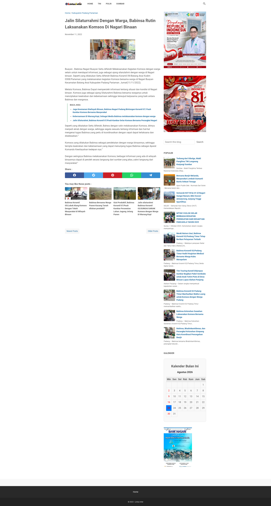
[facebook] (74, 175)
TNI (99, 4)
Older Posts (153, 231)
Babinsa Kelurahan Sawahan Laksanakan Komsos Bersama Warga (189, 314)
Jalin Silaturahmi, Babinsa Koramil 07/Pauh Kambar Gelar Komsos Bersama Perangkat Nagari (115, 120)
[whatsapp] (131, 175)
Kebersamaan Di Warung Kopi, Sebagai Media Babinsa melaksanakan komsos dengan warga (114, 116)
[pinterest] (112, 175)
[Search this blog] (204, 3)
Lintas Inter (139, 502)
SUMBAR (120, 4)
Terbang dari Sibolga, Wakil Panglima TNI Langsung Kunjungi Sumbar (188, 161)
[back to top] (265, 499)
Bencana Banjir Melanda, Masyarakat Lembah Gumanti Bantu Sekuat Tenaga (189, 179)
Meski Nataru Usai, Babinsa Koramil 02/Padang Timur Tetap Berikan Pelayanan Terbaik (190, 236)
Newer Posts (72, 231)
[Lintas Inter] (73, 3)
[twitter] (93, 175)
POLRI (109, 4)
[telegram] (150, 175)
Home (90, 4)
